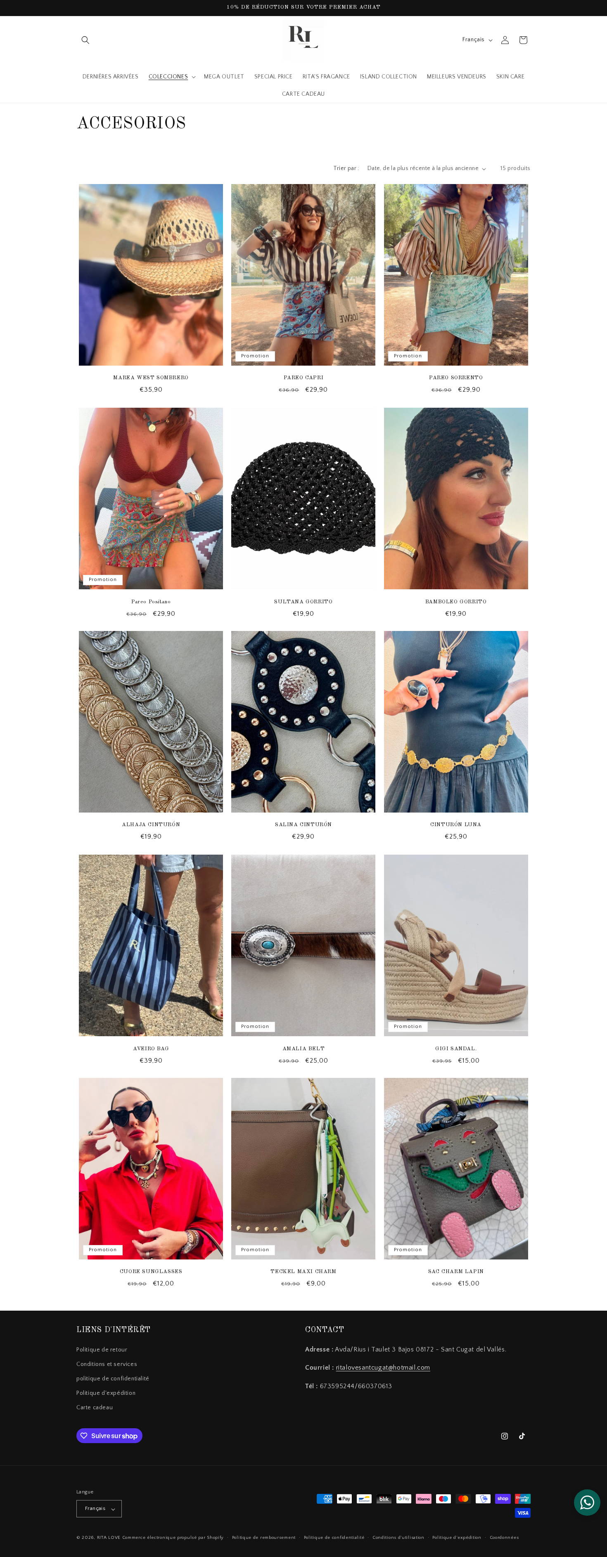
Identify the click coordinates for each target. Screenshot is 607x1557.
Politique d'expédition (105, 1393)
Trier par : (346, 168)
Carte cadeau (94, 1407)
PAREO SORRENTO (456, 378)
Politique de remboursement (264, 1537)
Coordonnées (504, 1537)
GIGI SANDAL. (456, 1048)
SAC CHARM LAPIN (456, 1272)
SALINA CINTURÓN (303, 825)
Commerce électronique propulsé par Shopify (173, 1538)
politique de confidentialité (112, 1378)
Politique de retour (101, 1349)
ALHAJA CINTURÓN (151, 825)
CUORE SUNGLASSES (151, 1272)
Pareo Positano (151, 601)
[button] (85, 40)
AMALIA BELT (303, 1048)
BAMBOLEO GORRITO (456, 601)
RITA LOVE (109, 1538)
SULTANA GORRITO (303, 601)
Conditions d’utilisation (398, 1537)
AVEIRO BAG (151, 1048)
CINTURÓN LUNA (455, 825)
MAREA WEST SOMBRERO (150, 378)
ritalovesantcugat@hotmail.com (383, 1367)
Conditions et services (106, 1364)
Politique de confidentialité (334, 1537)
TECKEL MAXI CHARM (303, 1272)
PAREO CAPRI (304, 378)
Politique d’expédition (456, 1537)
